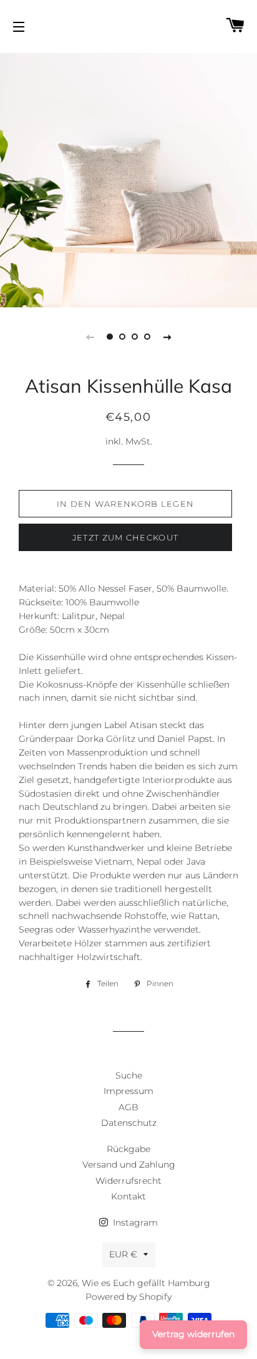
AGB (128, 1107)
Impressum (128, 1091)
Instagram (134, 1222)
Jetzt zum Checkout (125, 537)
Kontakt (128, 1196)
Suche (128, 1075)
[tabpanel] (128, 178)
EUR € (123, 1254)
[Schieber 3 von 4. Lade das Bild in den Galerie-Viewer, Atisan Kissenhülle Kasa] (134, 336)
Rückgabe (128, 1149)
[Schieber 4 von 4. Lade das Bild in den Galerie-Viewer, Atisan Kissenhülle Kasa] (147, 336)
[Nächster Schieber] (167, 336)
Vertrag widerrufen (193, 1334)
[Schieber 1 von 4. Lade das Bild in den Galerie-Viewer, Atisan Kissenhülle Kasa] (110, 336)
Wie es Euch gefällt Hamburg (146, 1283)
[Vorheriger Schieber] (90, 336)
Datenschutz (129, 1122)
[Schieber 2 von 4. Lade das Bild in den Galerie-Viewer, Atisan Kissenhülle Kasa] (122, 336)
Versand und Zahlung (128, 1164)
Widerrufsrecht (128, 1180)
